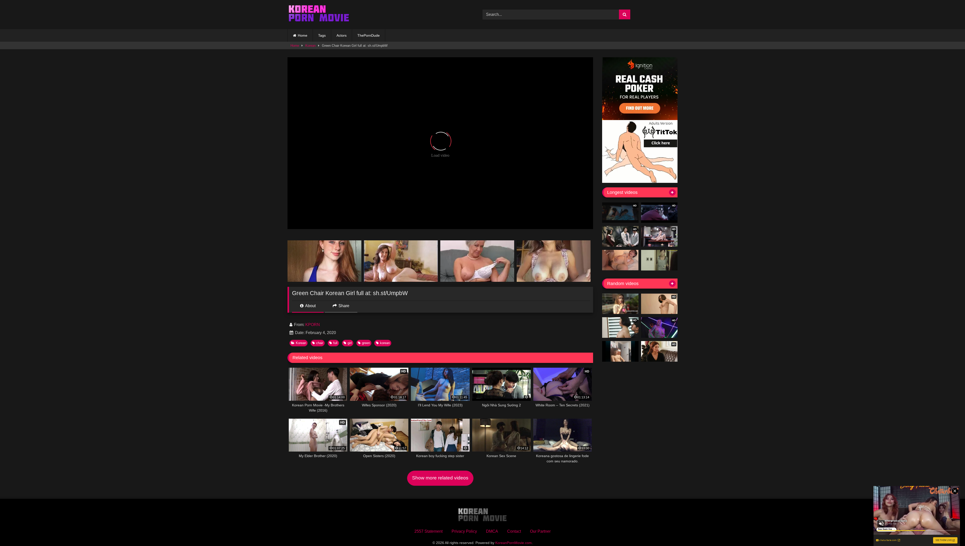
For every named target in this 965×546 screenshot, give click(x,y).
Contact (514, 531)
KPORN (312, 324)
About (310, 306)
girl (350, 343)
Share (343, 306)
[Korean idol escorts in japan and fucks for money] (620, 304)
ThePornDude (368, 35)
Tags (322, 35)
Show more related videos (440, 477)
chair (319, 343)
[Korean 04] (620, 351)
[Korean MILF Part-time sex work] (659, 260)
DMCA (492, 531)
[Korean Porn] (318, 14)
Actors (341, 35)
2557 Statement (428, 531)
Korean (310, 45)
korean (385, 343)
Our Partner (540, 531)
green (366, 343)
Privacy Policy (464, 531)
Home (302, 35)
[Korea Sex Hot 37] (620, 260)
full (335, 343)
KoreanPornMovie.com (513, 543)
